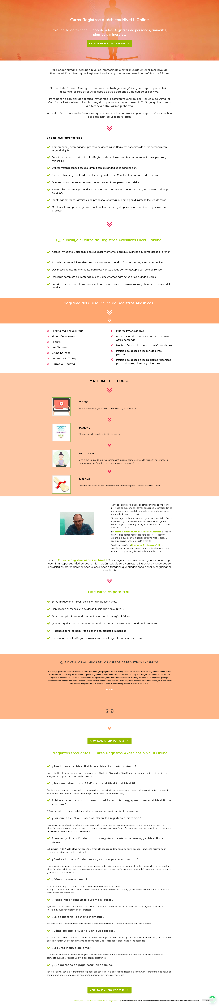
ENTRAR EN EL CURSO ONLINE (107, 43)
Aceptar (207, 1000)
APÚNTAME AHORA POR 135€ (107, 740)
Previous (107, 711)
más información (194, 1000)
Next (111, 711)
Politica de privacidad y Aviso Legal (116, 1001)
